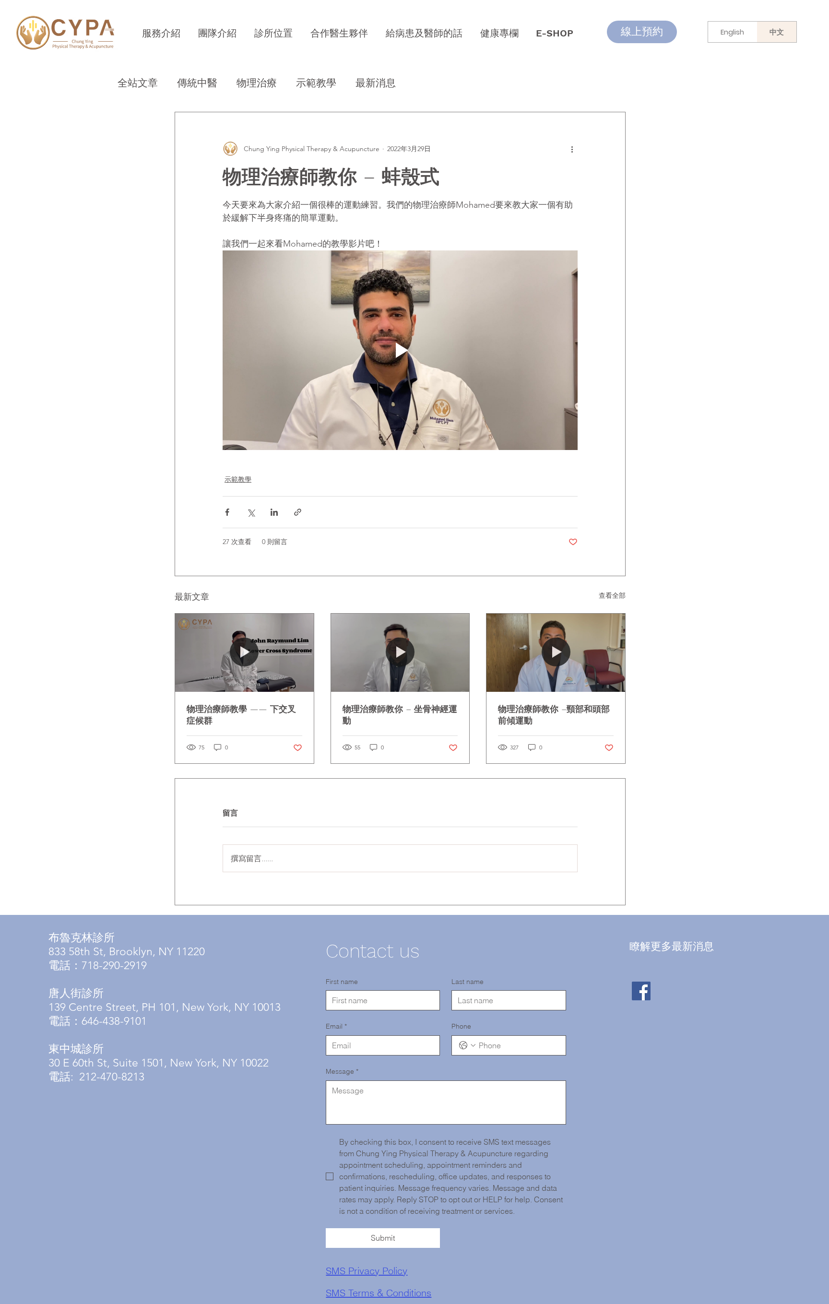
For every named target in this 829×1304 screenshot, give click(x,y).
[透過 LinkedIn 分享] (274, 512)
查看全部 (612, 595)
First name (342, 981)
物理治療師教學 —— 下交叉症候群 (241, 714)
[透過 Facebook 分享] (227, 512)
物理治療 (257, 83)
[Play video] (400, 350)
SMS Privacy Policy (366, 1271)
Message (342, 1071)
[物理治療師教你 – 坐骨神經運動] (400, 652)
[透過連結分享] (297, 512)
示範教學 (316, 83)
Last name (467, 981)
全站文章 (138, 83)
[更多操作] (572, 148)
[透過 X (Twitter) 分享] (250, 512)
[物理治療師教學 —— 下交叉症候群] (244, 652)
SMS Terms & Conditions (378, 1293)
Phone (461, 1026)
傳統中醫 (197, 83)
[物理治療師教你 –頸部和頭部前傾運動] (555, 652)
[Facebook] (641, 991)
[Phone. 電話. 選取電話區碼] (467, 1045)
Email (336, 1026)
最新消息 (375, 83)
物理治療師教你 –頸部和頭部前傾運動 (554, 714)
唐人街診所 (76, 993)
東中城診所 (76, 1049)
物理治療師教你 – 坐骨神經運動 (400, 714)
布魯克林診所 (81, 937)
